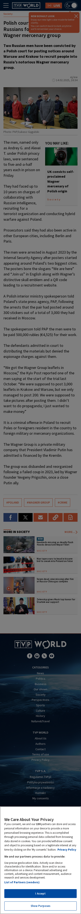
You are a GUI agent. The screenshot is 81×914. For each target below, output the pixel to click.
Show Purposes (41, 906)
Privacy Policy (66, 849)
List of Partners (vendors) (22, 882)
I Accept (40, 893)
